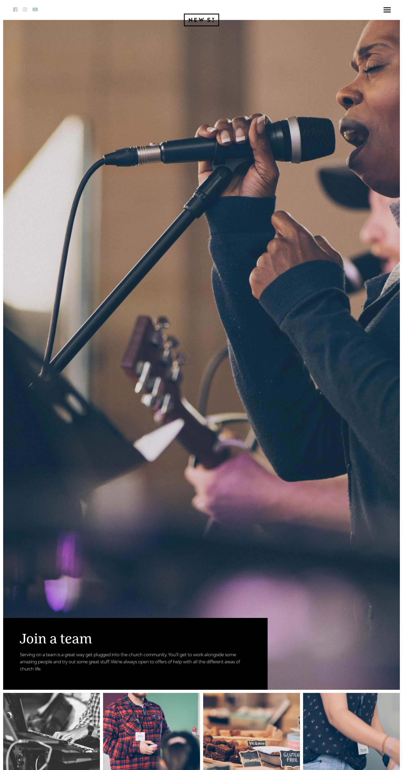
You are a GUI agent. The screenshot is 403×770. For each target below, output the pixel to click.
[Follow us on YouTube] (37, 9)
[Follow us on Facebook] (17, 9)
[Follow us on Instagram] (27, 9)
